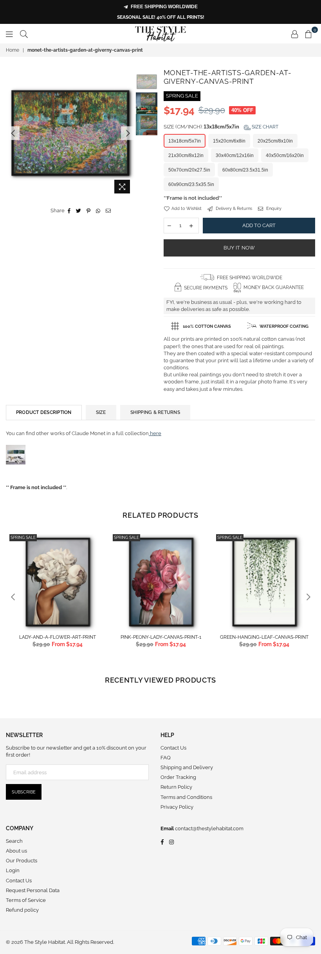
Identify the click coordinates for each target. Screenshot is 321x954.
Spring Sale (23, 537)
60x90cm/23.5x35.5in (191, 184)
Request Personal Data (33, 890)
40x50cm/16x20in (285, 155)
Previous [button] (13, 133)
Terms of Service (26, 900)
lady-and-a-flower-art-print (57, 637)
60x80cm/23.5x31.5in (245, 170)
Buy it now (239, 248)
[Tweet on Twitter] (78, 210)
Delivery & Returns (233, 208)
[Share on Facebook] (69, 210)
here (155, 433)
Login (13, 870)
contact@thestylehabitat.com (208, 828)
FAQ (165, 758)
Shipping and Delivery (186, 767)
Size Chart (264, 127)
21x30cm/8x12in (186, 155)
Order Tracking (178, 777)
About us (16, 851)
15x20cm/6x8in (229, 141)
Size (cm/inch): (221, 127)
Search (14, 841)
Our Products (21, 861)
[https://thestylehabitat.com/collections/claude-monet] (15, 473)
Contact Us (173, 748)
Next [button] (128, 133)
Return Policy (176, 787)
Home (12, 50)
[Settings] (295, 34)
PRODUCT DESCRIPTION (44, 412)
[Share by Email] (108, 210)
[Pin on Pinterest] (89, 210)
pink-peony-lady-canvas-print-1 (161, 637)
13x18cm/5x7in (184, 141)
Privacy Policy (176, 807)
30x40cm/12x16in (235, 155)
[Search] (23, 34)
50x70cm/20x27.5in (189, 170)
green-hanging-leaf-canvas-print (264, 637)
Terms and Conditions (186, 797)
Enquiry (273, 208)
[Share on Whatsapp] (98, 210)
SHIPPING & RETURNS (155, 412)
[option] (70, 133)
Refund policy (22, 910)
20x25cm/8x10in (275, 141)
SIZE (101, 412)
